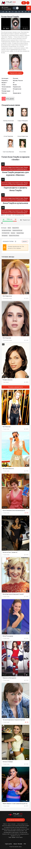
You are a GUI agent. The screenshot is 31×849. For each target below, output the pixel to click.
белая (9, 228)
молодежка (4, 235)
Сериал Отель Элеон (14, 235)
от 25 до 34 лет (5, 233)
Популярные (7, 9)
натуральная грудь (6, 230)
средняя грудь (20, 233)
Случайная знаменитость (15, 820)
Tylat (10, 837)
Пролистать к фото (16, 73)
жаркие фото (15, 228)
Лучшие (5, 7)
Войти (27, 2)
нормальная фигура (17, 230)
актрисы (13, 233)
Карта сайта (8, 844)
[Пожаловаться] (2, 223)
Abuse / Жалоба (18, 844)
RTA (25, 844)
